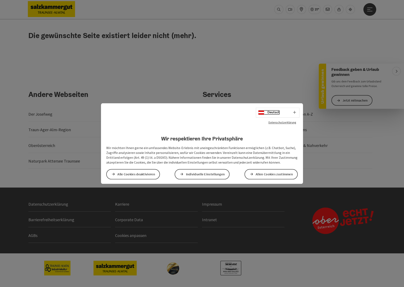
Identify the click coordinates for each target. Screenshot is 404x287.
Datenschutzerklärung (282, 122)
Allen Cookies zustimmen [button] (274, 174)
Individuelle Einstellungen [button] (205, 174)
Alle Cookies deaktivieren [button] (136, 174)
